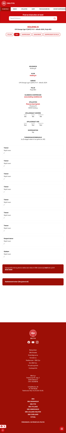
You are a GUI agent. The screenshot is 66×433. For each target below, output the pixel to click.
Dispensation (33, 130)
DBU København (33, 409)
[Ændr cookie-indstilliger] (3, 430)
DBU (33, 399)
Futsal (33, 417)
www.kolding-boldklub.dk (33, 97)
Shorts (33, 114)
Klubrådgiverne (33, 355)
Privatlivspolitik (33, 365)
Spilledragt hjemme (33, 113)
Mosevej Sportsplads (33, 104)
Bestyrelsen (33, 350)
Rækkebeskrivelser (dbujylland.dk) (17, 281)
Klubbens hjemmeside (33, 95)
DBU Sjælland (33, 414)
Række (33, 81)
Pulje (33, 88)
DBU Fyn (33, 404)
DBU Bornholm (33, 401)
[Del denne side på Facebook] (2, 426)
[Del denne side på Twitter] (4, 426)
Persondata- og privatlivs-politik (33, 422)
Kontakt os (33, 358)
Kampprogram (26, 34)
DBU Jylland (33, 406)
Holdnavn (33, 66)
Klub (33, 73)
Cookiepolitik (33, 368)
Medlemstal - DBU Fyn (33, 360)
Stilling (9, 34)
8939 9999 (8, 270)
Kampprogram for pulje (52, 34)
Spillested (33, 102)
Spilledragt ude (33, 121)
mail (46, 268)
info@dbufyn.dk (33, 387)
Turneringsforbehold (33, 137)
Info (17, 34)
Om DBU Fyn (33, 363)
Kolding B (33, 75)
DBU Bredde (33, 352)
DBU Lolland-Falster (33, 412)
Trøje (25, 114)
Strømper (40, 114)
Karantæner (37, 34)
